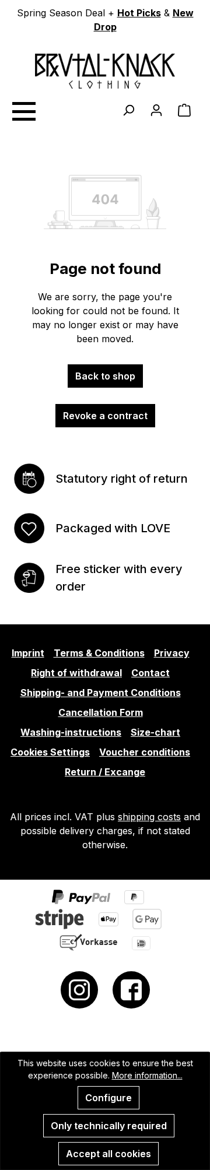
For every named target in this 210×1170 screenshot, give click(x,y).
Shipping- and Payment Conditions (100, 692)
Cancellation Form (100, 712)
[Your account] (156, 109)
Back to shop (105, 376)
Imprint (28, 653)
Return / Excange (105, 772)
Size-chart (155, 732)
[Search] (128, 109)
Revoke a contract (105, 415)
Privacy (172, 653)
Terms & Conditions (99, 653)
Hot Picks (139, 13)
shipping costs (149, 817)
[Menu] (23, 109)
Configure (108, 1098)
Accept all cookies (108, 1154)
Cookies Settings (50, 752)
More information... (147, 1075)
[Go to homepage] (105, 71)
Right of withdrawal (76, 673)
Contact (150, 673)
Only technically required (109, 1126)
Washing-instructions (70, 732)
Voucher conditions (144, 752)
